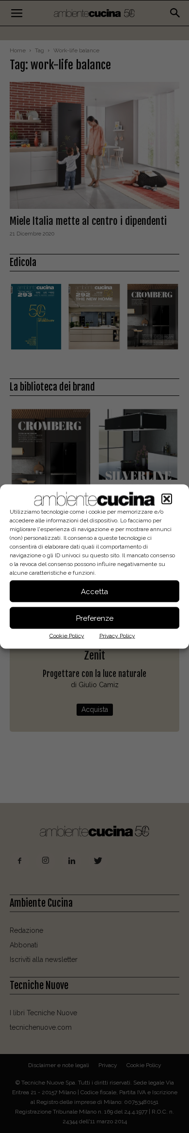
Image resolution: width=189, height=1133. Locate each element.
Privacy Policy (117, 635)
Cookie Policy (66, 635)
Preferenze (94, 618)
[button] (167, 499)
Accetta (94, 591)
